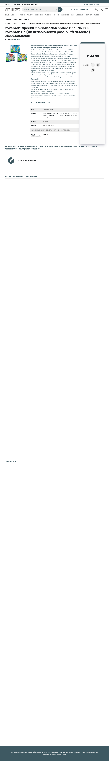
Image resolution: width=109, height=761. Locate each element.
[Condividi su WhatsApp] (93, 70)
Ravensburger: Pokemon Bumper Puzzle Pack (54, 583)
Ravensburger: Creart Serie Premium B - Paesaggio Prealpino (54, 675)
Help (91, 4)
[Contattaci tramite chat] (96, 9)
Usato (26, 19)
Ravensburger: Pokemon (54, 537)
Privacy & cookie (61, 755)
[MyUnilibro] (101, 9)
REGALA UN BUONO (80, 10)
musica (89, 15)
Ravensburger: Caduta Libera (54, 721)
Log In (97, 4)
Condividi (86, 65)
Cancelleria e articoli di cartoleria (56, 130)
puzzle (96, 15)
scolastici (20, 15)
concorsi (39, 15)
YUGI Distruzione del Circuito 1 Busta (54, 435)
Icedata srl (53, 755)
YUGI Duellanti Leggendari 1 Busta (54, 389)
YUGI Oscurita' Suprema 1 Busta (54, 297)
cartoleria (17, 19)
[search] (60, 9)
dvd (72, 15)
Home (7, 15)
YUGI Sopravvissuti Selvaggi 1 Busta (54, 206)
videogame (80, 15)
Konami (45, 121)
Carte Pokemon (48, 126)
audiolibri (65, 15)
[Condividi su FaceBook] (93, 65)
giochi (8, 19)
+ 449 (45, 134)
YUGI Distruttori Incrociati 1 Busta (54, 252)
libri (12, 15)
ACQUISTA (55, 221)
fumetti (30, 15)
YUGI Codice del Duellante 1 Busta (54, 343)
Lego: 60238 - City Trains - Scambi (54, 491)
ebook (56, 15)
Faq (86, 4)
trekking (48, 15)
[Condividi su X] (98, 65)
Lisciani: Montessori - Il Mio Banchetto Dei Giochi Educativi (54, 629)
